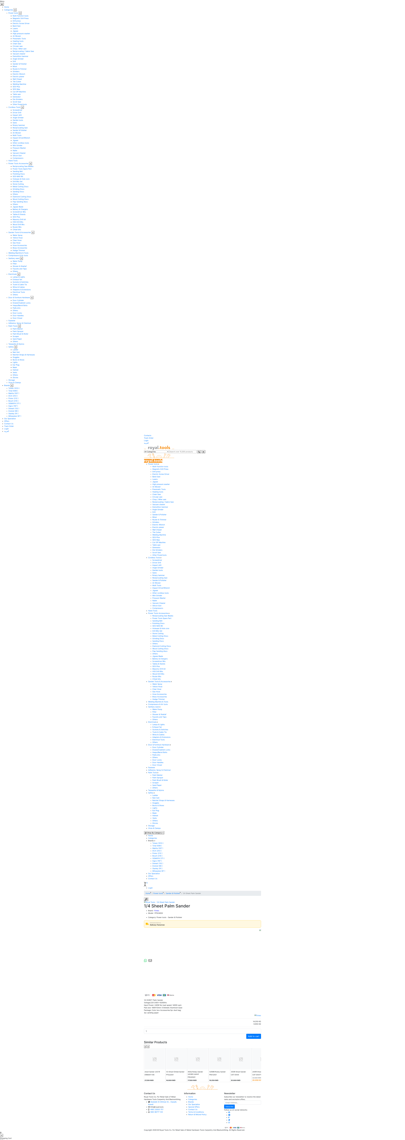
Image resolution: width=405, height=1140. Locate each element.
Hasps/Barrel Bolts (20, 305)
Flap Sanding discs (20, 202)
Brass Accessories (20, 248)
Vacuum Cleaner (19, 153)
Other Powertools (20, 104)
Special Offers (194, 1107)
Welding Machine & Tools (18, 253)
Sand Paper (17, 339)
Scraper (16, 336)
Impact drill (17, 115)
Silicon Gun (17, 155)
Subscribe (229, 1107)
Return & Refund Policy (197, 1114)
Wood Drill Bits (18, 224)
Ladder (15, 350)
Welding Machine (19, 84)
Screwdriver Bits (19, 212)
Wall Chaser (17, 79)
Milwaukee (14, 416)
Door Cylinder (18, 300)
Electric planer (18, 76)
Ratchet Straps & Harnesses (24, 355)
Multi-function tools (20, 16)
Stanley (13, 413)
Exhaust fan (17, 279)
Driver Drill (17, 112)
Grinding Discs (18, 189)
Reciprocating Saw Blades (23, 166)
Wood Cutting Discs (21, 199)
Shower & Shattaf (20, 266)
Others (15, 194)
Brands (7, 385)
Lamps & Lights (19, 277)
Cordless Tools (14, 107)
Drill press (17, 21)
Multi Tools (17, 135)
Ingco (13, 406)
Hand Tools (13, 161)
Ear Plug (16, 365)
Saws (15, 123)
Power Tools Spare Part (22, 169)
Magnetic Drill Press (21, 18)
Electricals (12, 274)
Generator (17, 97)
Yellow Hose (18, 238)
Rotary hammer (19, 125)
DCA (13, 396)
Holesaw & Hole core (21, 179)
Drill (14, 61)
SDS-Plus (16, 87)
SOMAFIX (14, 403)
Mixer (15, 66)
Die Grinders (18, 99)
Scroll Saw (17, 102)
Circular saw (18, 46)
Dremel (13, 411)
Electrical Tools (19, 292)
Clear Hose (17, 240)
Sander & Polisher (20, 64)
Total (13, 391)
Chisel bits (17, 229)
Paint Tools (12, 326)
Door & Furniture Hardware (19, 297)
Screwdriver (17, 110)
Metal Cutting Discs (20, 186)
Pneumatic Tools (19, 39)
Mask (15, 367)
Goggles (16, 357)
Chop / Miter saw (19, 49)
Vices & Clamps (14, 382)
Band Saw (17, 26)
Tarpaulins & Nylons (16, 344)
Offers (6, 421)
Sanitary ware (13, 258)
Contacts (147, 435)
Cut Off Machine (19, 92)
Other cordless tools (21, 143)
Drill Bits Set (17, 181)
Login (6, 429)
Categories (8, 10)
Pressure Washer (19, 148)
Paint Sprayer (18, 331)
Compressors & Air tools (18, 255)
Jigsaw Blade (18, 207)
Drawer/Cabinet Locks (21, 303)
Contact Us (8, 424)
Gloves (15, 377)
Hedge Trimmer (19, 250)
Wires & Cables (19, 287)
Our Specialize (10, 419)
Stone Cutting (18, 184)
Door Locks (17, 313)
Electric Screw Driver (21, 23)
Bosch (13, 401)
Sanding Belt (18, 171)
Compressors (18, 158)
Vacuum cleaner (19, 54)
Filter (15, 264)
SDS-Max (16, 89)
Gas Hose (16, 243)
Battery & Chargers (20, 209)
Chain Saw (17, 44)
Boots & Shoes (18, 360)
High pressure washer (21, 33)
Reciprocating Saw (20, 128)
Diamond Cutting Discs (22, 197)
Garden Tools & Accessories (19, 232)
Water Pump (17, 261)
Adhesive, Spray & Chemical (19, 323)
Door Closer (17, 318)
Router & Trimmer (20, 69)
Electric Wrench (19, 74)
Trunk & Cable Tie (20, 284)
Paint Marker (18, 329)
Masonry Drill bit (19, 219)
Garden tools (18, 120)
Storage (11, 380)
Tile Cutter (17, 82)
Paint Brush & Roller (20, 334)
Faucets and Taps (20, 269)
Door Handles (18, 315)
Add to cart (253, 1036)
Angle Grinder (18, 59)
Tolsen (14, 388)
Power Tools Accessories (18, 163)
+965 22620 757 (156, 1109)
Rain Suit (16, 352)
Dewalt (13, 408)
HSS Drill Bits (18, 222)
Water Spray (17, 235)
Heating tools (18, 41)
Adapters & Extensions (22, 290)
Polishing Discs (19, 174)
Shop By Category (154, 833)
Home (6, 7)
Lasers (15, 28)
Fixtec (13, 398)
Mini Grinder (17, 145)
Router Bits (17, 227)
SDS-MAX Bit (18, 176)
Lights (15, 362)
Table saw (17, 94)
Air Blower (17, 36)
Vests (15, 372)
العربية (6, 431)
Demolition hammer (20, 56)
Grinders (16, 71)
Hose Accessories (20, 245)
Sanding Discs (18, 192)
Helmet (15, 370)
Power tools (13, 13)
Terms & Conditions (196, 1112)
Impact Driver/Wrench (21, 138)
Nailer (15, 150)
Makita (13, 393)
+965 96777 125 (156, 1112)
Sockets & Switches (20, 282)
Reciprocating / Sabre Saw (23, 51)
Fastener (11, 321)
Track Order (9, 426)
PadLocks (16, 308)
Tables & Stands (19, 214)
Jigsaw (15, 31)
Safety (11, 347)
